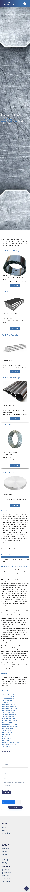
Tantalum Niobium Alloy (9, 718)
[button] (24, 3)
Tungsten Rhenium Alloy (9, 694)
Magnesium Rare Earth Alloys (10, 726)
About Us (4, 827)
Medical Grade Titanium (7, 876)
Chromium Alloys (7, 740)
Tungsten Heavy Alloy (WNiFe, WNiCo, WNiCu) (12, 882)
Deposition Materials (6, 872)
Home (3, 119)
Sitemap (3, 835)
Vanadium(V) (4, 857)
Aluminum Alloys (7, 722)
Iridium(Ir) (4, 862)
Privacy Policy (5, 832)
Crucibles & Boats (6, 869)
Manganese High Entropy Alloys (11, 742)
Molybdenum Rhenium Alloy (10, 704)
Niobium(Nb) (4, 854)
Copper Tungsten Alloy (9, 732)
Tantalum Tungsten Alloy (9, 696)
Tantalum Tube (5, 879)
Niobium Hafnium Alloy (9, 712)
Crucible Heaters (5, 870)
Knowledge (4, 830)
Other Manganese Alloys (9, 744)
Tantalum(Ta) (12, 121)
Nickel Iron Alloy (7, 730)
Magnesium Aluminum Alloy (10, 724)
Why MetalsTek (5, 829)
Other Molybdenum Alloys (9, 710)
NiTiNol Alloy (6, 746)
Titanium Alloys (7, 738)
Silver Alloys (6, 736)
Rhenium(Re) (5, 859)
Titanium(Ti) (4, 853)
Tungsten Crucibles (6, 881)
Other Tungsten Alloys (8, 700)
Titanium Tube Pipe (6, 878)
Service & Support (6, 833)
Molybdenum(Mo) (6, 848)
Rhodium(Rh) (5, 860)
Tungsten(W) (4, 851)
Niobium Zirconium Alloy (9, 714)
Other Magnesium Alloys (9, 728)
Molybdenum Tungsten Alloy (10, 706)
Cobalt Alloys (6, 734)
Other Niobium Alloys (8, 716)
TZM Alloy (5, 702)
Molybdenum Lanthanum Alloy (10, 708)
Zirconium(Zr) (5, 856)
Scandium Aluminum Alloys (10, 720)
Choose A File (7, 792)
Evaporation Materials (7, 873)
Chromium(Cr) (5, 863)
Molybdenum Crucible (7, 875)
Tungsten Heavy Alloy (8, 698)
